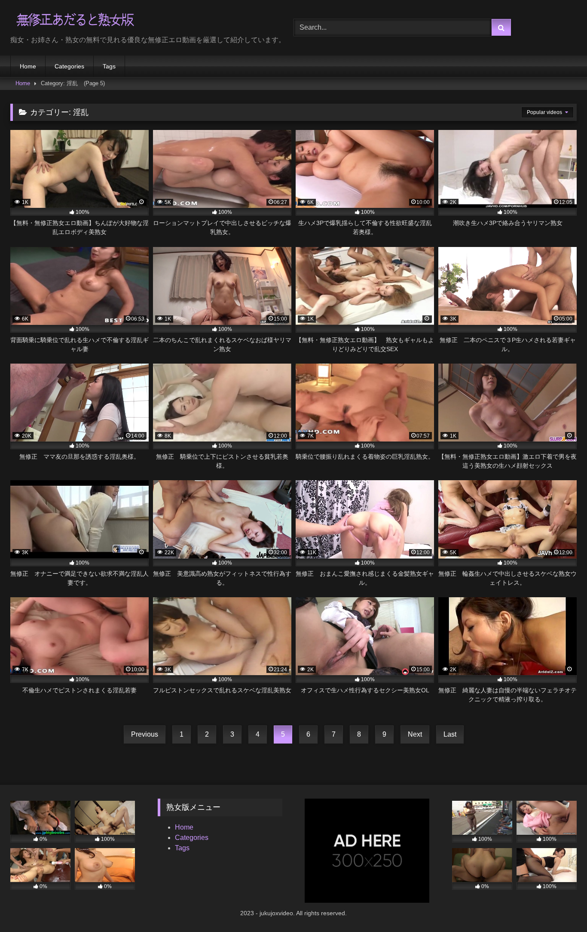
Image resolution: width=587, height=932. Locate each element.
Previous (144, 734)
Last (449, 734)
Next (415, 734)
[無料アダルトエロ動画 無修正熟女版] (74, 21)
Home (28, 66)
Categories (69, 66)
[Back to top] (560, 906)
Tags (109, 66)
